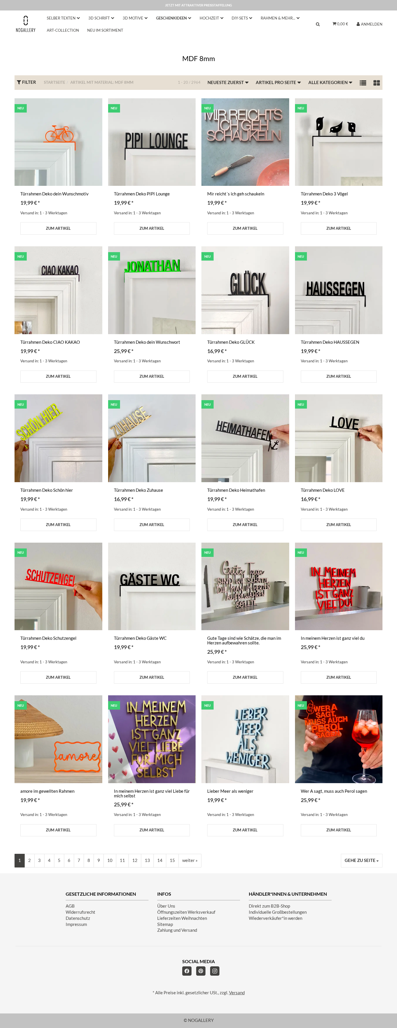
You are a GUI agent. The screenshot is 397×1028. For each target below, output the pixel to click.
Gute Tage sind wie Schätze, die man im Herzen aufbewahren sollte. (244, 640)
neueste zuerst (226, 82)
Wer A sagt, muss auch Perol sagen (334, 791)
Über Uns (166, 906)
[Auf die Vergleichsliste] (94, 109)
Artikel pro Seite (276, 82)
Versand (237, 992)
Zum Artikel (58, 228)
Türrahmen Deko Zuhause (138, 490)
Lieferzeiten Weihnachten (182, 918)
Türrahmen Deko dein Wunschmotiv (54, 193)
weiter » (190, 860)
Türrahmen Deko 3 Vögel (324, 193)
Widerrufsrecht (80, 912)
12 (134, 860)
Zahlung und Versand (177, 930)
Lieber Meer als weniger (230, 791)
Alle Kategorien (328, 82)
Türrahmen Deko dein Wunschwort (147, 342)
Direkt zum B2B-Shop (269, 906)
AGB (70, 906)
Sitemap (165, 924)
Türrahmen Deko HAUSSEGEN (330, 342)
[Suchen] (318, 24)
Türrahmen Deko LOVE (323, 490)
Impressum (76, 924)
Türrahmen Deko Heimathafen (236, 490)
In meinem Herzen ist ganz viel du (332, 638)
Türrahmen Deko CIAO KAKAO (50, 342)
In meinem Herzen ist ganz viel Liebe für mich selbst (152, 793)
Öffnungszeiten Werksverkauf (186, 912)
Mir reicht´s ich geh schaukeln (235, 193)
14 (159, 860)
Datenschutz (78, 918)
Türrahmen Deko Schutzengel (48, 638)
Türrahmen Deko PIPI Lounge (142, 193)
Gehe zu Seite (360, 860)
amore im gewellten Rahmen (47, 791)
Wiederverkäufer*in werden (275, 918)
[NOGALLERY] (26, 24)
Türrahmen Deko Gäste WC (140, 638)
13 (147, 860)
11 (122, 860)
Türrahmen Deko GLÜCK (231, 342)
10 (109, 860)
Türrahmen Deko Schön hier (46, 490)
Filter (28, 82)
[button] (363, 82)
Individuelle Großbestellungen (278, 912)
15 (172, 860)
